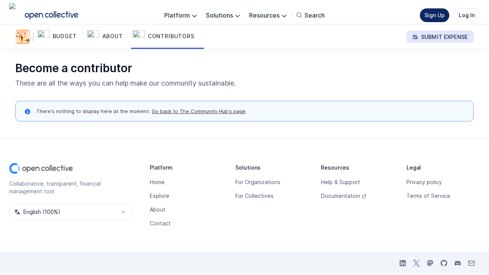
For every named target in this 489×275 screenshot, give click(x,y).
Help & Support (340, 182)
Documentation (340, 195)
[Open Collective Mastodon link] (430, 263)
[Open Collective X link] (416, 263)
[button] (61, 36)
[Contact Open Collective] (471, 263)
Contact (160, 223)
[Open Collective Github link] (444, 263)
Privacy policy (424, 182)
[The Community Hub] (24, 36)
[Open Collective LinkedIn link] (402, 263)
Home (157, 182)
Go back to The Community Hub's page (199, 111)
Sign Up (434, 15)
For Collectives (254, 195)
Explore (159, 195)
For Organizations (257, 182)
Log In (467, 15)
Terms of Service (428, 195)
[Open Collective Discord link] (457, 263)
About (157, 209)
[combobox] (70, 212)
